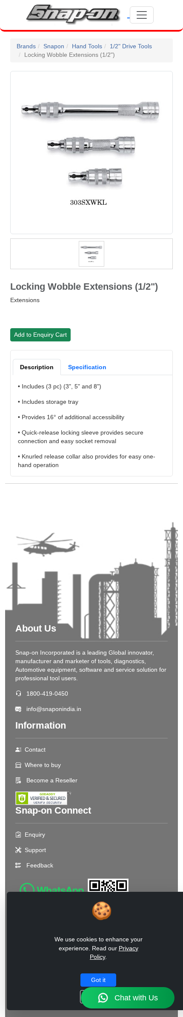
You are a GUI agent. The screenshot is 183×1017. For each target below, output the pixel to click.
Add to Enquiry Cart (40, 334)
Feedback (39, 865)
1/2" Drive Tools (131, 46)
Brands (26, 46)
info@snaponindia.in (53, 708)
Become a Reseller (51, 780)
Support (35, 850)
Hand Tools (87, 46)
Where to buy (43, 764)
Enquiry (35, 834)
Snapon (53, 46)
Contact (35, 749)
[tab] (37, 367)
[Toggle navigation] (142, 15)
